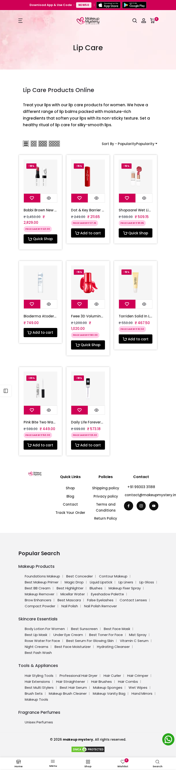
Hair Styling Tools (39, 675)
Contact (70, 504)
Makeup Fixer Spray (125, 588)
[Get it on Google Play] (134, 5)
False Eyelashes (100, 600)
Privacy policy (106, 496)
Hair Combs (128, 681)
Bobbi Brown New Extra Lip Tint (41, 210)
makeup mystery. (78, 739)
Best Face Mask (117, 628)
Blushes (96, 588)
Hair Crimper (137, 675)
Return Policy (105, 518)
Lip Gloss (146, 582)
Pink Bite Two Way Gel (41, 422)
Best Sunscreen (84, 628)
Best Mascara (69, 600)
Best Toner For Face (106, 634)
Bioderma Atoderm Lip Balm (41, 316)
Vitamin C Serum (134, 640)
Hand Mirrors (142, 693)
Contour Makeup (113, 576)
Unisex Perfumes (39, 722)
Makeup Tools (36, 699)
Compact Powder (40, 606)
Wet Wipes (138, 687)
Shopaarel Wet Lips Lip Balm (136, 210)
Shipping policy (105, 488)
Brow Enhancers (38, 600)
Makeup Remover (39, 594)
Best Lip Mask (36, 634)
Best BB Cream (37, 588)
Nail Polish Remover (100, 606)
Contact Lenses (133, 600)
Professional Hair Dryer (78, 675)
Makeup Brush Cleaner (68, 693)
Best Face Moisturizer (73, 646)
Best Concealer (79, 576)
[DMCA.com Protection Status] (88, 749)
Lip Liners (125, 582)
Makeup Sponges (107, 687)
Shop (70, 488)
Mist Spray (137, 634)
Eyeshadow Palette (107, 594)
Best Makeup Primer (41, 582)
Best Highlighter (70, 588)
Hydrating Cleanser (113, 646)
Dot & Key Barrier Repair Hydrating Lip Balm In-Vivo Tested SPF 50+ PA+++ (88, 210)
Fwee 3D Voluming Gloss (88, 316)
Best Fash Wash (38, 652)
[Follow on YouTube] (153, 505)
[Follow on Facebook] (128, 505)
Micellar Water (72, 594)
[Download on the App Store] (108, 5)
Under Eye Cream (68, 634)
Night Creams (36, 646)
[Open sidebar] (5, 391)
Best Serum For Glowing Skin (90, 640)
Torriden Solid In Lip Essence (136, 316)
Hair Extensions (37, 681)
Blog (70, 496)
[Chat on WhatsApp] (169, 740)
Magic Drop (74, 582)
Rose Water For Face (42, 640)
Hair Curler (112, 675)
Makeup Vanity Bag (109, 693)
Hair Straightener (70, 681)
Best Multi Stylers (39, 687)
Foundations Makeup (42, 576)
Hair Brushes (101, 681)
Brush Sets (34, 693)
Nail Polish (69, 606)
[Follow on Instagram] (141, 505)
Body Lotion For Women (45, 628)
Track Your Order (70, 512)
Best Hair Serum (73, 687)
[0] (152, 20)
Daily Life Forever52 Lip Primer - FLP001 (88, 422)
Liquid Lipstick (101, 582)
